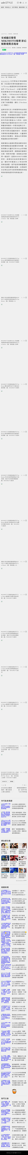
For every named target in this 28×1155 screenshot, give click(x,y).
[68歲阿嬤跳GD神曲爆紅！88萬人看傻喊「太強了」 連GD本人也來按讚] (6, 1120)
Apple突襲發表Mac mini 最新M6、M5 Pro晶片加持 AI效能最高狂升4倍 (19, 985)
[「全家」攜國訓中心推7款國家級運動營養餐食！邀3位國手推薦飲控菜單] (6, 1058)
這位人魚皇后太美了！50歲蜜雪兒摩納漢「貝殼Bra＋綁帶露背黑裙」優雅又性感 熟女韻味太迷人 (19, 911)
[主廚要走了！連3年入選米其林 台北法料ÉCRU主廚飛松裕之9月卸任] (6, 893)
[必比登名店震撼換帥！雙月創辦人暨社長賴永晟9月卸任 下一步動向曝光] (6, 951)
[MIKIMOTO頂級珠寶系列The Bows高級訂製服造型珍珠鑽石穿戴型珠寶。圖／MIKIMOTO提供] (14, 501)
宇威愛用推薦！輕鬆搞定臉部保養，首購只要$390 (22, 863)
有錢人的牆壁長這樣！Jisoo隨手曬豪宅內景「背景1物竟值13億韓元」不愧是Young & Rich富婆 (19, 944)
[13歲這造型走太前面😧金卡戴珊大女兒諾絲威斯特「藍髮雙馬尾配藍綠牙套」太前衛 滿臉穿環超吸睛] (6, 934)
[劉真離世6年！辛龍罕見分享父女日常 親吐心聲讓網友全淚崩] (6, 1145)
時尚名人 (8, 7)
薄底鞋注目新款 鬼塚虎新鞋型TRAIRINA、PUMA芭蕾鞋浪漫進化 (19, 1017)
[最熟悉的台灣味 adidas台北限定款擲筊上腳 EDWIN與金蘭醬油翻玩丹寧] (6, 901)
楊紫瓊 (11, 781)
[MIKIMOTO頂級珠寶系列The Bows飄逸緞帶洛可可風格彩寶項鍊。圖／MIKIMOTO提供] (14, 365)
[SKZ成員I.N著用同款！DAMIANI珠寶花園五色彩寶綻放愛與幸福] (6, 806)
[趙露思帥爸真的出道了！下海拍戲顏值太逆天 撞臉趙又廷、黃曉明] (6, 1129)
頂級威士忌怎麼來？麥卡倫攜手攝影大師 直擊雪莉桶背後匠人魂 (19, 1083)
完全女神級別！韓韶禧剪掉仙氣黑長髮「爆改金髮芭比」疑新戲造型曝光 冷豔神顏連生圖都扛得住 (19, 961)
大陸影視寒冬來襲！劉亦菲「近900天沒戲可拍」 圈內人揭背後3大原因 (19, 1138)
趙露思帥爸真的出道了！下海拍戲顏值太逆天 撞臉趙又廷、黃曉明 (19, 1129)
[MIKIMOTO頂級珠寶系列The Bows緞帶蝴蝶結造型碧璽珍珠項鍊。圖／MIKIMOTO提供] (14, 239)
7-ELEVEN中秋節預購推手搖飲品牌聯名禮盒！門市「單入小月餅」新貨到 (19, 1076)
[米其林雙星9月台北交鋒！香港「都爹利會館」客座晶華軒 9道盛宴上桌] (6, 926)
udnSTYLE (4, 33)
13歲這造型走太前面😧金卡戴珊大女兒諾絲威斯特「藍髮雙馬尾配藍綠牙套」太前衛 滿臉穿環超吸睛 (19, 936)
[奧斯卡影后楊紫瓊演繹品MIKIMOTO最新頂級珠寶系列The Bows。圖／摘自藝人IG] (14, 280)
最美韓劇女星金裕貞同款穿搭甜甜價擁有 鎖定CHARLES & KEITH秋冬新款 (22, 875)
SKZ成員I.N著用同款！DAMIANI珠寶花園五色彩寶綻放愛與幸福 (19, 806)
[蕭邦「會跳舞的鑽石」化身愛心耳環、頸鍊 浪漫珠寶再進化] (6, 831)
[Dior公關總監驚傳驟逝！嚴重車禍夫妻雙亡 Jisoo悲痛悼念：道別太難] (6, 1112)
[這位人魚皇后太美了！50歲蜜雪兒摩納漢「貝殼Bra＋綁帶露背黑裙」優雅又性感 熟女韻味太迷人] (6, 909)
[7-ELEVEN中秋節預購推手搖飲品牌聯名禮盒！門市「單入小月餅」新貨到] (6, 1075)
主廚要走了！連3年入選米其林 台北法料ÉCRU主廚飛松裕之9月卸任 (19, 894)
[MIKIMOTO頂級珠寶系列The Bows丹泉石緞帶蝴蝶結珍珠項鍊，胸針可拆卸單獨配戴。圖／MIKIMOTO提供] (14, 456)
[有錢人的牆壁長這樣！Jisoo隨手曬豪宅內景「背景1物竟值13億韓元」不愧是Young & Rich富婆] (6, 942)
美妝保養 (22, 7)
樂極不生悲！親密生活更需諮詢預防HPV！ (4, 875)
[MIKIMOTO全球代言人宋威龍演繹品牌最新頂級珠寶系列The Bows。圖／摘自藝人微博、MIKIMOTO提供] (14, 762)
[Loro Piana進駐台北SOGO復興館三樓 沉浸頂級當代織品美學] (6, 975)
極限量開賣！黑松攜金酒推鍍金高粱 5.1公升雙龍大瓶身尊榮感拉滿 (19, 1066)
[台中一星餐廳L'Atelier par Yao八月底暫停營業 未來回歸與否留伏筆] (6, 1042)
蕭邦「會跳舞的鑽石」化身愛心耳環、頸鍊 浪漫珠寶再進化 (19, 831)
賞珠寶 (10, 33)
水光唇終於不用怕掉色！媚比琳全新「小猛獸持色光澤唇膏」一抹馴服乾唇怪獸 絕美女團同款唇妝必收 (13, 863)
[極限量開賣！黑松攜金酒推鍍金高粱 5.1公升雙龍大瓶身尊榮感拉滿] (6, 1066)
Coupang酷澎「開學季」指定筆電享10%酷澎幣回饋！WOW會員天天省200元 (19, 1034)
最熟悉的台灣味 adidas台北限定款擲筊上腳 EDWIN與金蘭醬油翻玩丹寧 (19, 902)
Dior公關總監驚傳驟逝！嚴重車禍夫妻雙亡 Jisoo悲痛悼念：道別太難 (20, 1113)
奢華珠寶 (15, 33)
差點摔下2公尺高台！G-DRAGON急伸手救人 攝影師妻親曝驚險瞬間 (14, 875)
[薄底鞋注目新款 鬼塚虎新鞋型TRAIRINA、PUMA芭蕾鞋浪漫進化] (6, 1017)
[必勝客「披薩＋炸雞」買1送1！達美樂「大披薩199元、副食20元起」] (6, 992)
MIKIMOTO (4, 781)
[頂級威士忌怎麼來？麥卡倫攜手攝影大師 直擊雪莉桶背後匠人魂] (6, 1083)
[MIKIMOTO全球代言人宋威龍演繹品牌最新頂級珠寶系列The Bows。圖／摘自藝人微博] (14, 62)
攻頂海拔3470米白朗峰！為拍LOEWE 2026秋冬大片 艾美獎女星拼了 (19, 1009)
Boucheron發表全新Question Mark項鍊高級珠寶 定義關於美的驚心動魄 (19, 824)
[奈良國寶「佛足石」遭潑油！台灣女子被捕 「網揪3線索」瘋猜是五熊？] (6, 1104)
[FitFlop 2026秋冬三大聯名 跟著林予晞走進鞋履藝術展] (6, 1050)
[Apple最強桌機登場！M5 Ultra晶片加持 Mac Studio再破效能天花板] (6, 967)
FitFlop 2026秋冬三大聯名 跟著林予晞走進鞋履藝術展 (19, 1050)
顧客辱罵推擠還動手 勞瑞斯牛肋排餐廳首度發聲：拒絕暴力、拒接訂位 (19, 1001)
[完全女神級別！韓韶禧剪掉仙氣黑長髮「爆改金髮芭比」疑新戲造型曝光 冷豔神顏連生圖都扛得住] (6, 959)
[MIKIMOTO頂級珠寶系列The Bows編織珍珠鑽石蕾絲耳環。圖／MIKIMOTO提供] (14, 580)
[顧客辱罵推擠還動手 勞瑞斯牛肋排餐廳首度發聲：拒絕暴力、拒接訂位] (6, 1000)
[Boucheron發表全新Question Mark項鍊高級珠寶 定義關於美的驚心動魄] (6, 823)
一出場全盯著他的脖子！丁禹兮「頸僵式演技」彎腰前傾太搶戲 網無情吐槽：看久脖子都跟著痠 (13, 851)
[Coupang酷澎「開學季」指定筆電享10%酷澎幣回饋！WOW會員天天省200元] (6, 1033)
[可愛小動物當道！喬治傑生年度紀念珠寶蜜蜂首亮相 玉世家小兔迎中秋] (6, 814)
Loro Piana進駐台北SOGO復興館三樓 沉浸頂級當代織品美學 (19, 975)
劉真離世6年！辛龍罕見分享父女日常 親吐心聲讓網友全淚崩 (19, 1145)
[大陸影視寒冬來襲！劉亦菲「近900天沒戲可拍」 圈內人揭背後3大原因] (6, 1137)
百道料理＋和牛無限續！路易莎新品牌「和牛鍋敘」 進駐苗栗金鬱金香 (19, 918)
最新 (2, 7)
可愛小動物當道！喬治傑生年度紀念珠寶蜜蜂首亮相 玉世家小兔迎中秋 (19, 815)
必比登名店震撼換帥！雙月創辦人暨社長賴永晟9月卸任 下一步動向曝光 (19, 951)
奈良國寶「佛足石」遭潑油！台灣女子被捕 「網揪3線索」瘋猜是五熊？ (19, 1105)
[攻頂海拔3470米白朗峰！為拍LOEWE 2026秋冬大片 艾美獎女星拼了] (6, 1008)
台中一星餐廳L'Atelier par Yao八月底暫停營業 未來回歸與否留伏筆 (19, 1041)
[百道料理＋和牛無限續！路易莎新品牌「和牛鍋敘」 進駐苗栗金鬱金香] (6, 918)
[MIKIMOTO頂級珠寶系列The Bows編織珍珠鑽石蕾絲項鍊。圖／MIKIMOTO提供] (14, 688)
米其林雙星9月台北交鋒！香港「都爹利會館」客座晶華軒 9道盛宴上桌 (19, 927)
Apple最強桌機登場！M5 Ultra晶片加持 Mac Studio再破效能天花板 (19, 967)
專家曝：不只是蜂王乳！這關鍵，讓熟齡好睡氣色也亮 (4, 851)
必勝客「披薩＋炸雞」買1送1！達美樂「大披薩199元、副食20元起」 (19, 992)
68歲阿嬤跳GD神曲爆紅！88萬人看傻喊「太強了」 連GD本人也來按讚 (19, 1121)
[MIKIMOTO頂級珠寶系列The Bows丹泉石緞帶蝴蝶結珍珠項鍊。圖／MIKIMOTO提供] (14, 652)
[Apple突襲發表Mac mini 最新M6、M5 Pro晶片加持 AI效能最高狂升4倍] (6, 984)
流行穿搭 (15, 7)
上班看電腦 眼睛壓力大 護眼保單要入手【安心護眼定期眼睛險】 (22, 851)
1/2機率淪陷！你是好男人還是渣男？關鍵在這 (4, 863)
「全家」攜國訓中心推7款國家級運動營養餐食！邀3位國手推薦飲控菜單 (19, 1059)
